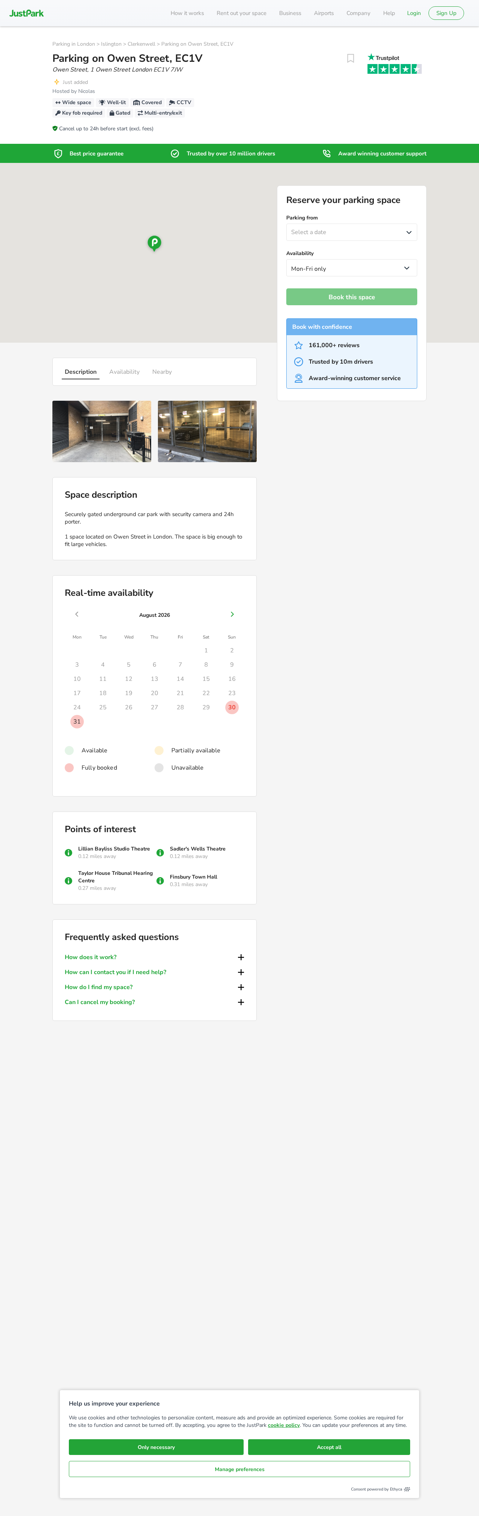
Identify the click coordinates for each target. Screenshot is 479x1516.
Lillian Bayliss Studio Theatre (114, 848)
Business (290, 13)
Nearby (162, 372)
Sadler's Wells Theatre (198, 848)
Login (414, 13)
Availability (124, 372)
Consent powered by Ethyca (376, 1489)
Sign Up (446, 13)
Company (358, 13)
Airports (324, 13)
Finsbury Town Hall (193, 876)
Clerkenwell (141, 44)
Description (81, 372)
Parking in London (73, 44)
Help (389, 13)
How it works (187, 13)
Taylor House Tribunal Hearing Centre (115, 877)
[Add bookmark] (351, 58)
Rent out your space (241, 13)
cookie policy (284, 1425)
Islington (111, 44)
